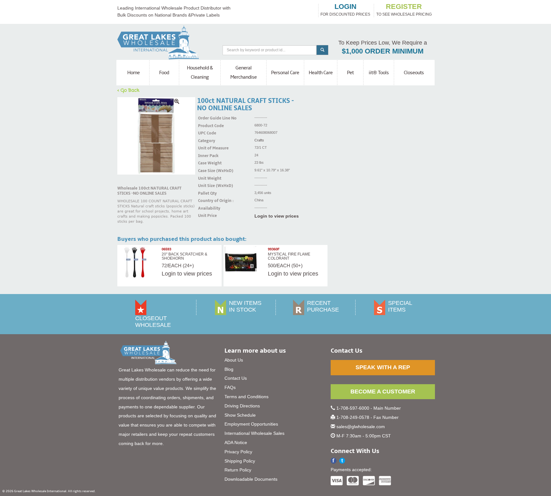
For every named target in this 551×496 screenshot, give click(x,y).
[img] (156, 136)
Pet (350, 72)
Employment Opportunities (251, 424)
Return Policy (237, 469)
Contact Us (235, 378)
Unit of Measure (206, 148)
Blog (228, 369)
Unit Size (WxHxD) (206, 185)
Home (133, 72)
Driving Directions (242, 405)
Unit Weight (206, 178)
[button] (342, 461)
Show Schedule (240, 415)
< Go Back (128, 89)
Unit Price (206, 215)
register (404, 7)
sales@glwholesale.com (360, 426)
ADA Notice (235, 442)
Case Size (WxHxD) (206, 170)
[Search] (322, 50)
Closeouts (414, 72)
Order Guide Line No (206, 118)
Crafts (259, 140)
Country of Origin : (206, 200)
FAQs (230, 387)
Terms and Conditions (246, 396)
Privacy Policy (238, 451)
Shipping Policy (239, 461)
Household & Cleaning (200, 72)
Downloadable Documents (250, 479)
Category (206, 140)
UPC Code (206, 133)
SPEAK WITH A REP (383, 367)
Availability (206, 208)
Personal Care (285, 72)
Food (164, 72)
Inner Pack (206, 155)
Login (169, 273)
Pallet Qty (206, 193)
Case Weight (206, 163)
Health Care (321, 72)
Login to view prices (276, 216)
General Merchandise (243, 72)
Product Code (206, 125)
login (345, 7)
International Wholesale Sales (254, 433)
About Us (233, 360)
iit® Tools (379, 72)
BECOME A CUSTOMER (382, 391)
